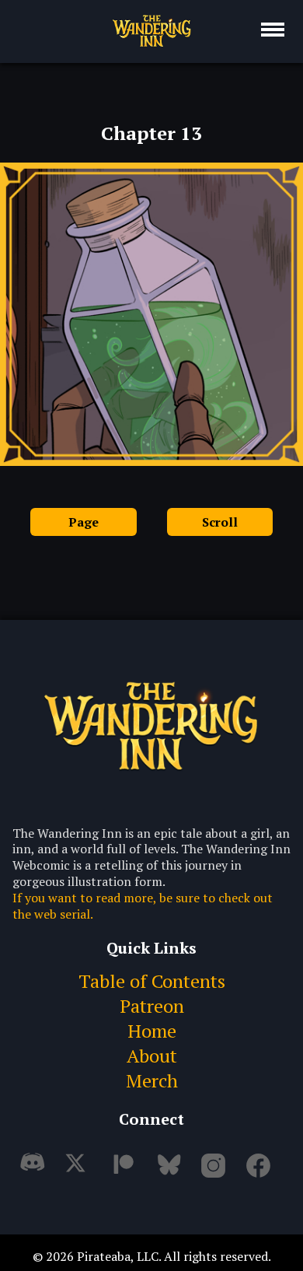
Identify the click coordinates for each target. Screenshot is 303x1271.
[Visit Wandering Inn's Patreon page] (125, 1171)
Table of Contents (151, 980)
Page (83, 521)
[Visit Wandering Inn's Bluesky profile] (171, 1171)
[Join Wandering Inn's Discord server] (35, 1171)
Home (151, 1030)
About (152, 1055)
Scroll (220, 521)
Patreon (152, 1005)
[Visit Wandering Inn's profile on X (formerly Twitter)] (80, 1171)
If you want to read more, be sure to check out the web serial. (142, 906)
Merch (152, 1080)
